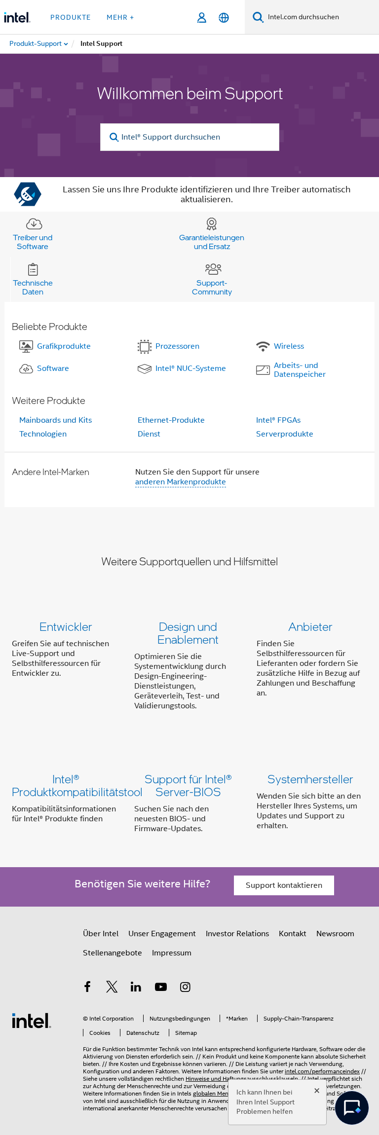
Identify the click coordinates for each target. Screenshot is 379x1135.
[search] (114, 137)
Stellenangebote (112, 953)
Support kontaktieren (284, 885)
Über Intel (100, 934)
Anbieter (310, 626)
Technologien (43, 434)
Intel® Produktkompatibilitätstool (77, 785)
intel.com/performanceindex (322, 1071)
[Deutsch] (223, 17)
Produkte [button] (70, 17)
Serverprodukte (284, 434)
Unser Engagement (162, 934)
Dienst (149, 434)
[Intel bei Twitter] (112, 988)
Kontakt (292, 934)
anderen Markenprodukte (180, 482)
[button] (189, 668)
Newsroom (335, 934)
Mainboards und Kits (55, 420)
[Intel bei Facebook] (87, 988)
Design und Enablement (188, 633)
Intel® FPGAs (278, 420)
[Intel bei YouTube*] (160, 988)
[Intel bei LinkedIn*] (136, 988)
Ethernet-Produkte (171, 420)
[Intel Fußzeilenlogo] (31, 1020)
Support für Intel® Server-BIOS (188, 785)
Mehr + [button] (120, 17)
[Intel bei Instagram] (185, 988)
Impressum (171, 953)
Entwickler (65, 626)
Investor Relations (237, 934)
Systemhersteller (310, 778)
